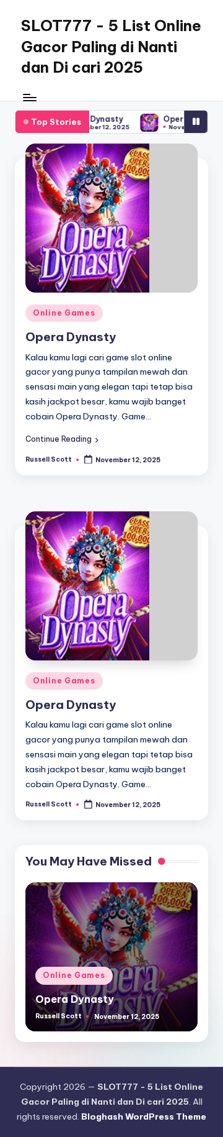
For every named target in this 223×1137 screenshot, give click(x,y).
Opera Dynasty (70, 336)
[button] (61, 439)
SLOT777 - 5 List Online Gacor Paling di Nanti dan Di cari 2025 (111, 46)
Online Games (64, 312)
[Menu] (29, 97)
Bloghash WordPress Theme (143, 1116)
